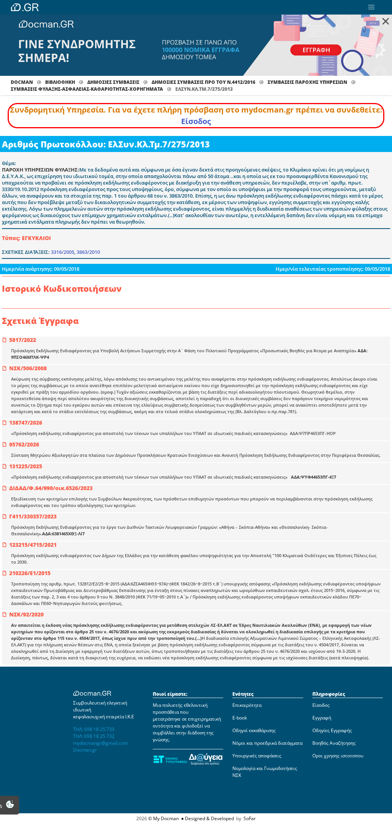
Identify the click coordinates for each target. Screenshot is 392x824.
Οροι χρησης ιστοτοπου (337, 755)
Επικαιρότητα (246, 705)
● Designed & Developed (207, 818)
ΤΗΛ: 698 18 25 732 (93, 736)
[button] (371, 7)
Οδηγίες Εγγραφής (332, 730)
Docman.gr (85, 750)
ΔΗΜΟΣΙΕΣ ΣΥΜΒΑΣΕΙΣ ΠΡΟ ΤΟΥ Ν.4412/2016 (203, 82)
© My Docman (163, 818)
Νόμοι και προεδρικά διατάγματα (267, 743)
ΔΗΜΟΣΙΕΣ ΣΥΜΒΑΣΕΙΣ (113, 82)
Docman (22, 82)
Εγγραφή (321, 717)
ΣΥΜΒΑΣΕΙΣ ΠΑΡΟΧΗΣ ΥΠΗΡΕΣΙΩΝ (307, 82)
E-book (239, 717)
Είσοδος (196, 121)
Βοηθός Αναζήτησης (334, 743)
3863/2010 (88, 252)
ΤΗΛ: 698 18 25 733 (93, 729)
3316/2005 (62, 252)
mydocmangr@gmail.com (100, 743)
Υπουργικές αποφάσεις (256, 755)
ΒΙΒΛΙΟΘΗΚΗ (60, 82)
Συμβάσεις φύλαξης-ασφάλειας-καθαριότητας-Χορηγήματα (87, 89)
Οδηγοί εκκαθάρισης (254, 730)
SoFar (249, 818)
